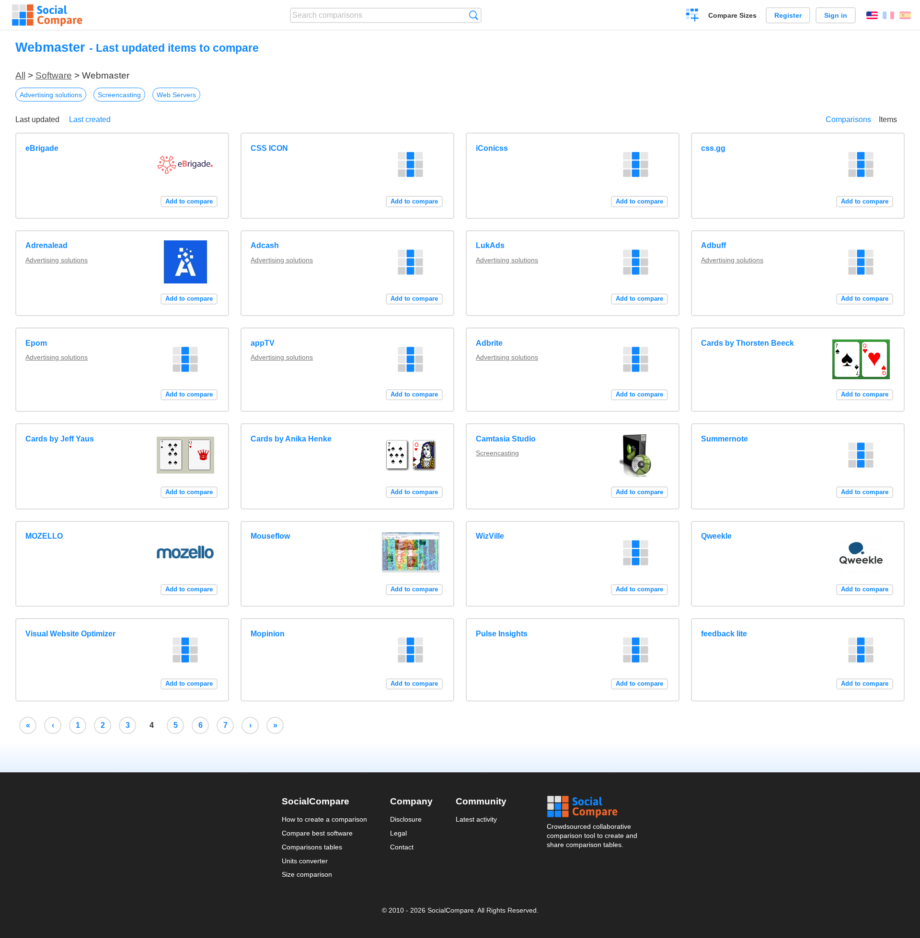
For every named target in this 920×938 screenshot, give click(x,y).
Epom (36, 343)
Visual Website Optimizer (70, 634)
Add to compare (189, 201)
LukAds (490, 245)
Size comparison (307, 874)
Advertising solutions (51, 95)
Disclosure (406, 819)
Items (888, 119)
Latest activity (476, 819)
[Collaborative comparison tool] (47, 15)
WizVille (490, 536)
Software (53, 75)
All (20, 75)
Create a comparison (692, 16)
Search (473, 15)
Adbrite (489, 343)
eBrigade (41, 148)
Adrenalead (46, 245)
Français (888, 15)
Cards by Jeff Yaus (59, 439)
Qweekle (716, 536)
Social (593, 806)
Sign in (835, 15)
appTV (263, 343)
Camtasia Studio (506, 439)
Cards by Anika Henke (291, 439)
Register (788, 15)
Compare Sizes (732, 15)
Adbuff (713, 245)
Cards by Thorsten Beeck (747, 343)
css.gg (713, 148)
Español (905, 15)
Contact (402, 847)
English (872, 15)
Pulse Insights (502, 634)
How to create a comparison (324, 819)
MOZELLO (44, 536)
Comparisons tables (312, 847)
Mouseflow (270, 536)
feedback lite (724, 634)
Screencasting (119, 95)
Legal (398, 833)
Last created (90, 119)
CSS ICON (269, 148)
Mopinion (268, 634)
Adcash (265, 245)
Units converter (305, 861)
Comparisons (848, 119)
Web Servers (176, 95)
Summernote (724, 439)
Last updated (37, 119)
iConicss (492, 148)
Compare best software (317, 833)
